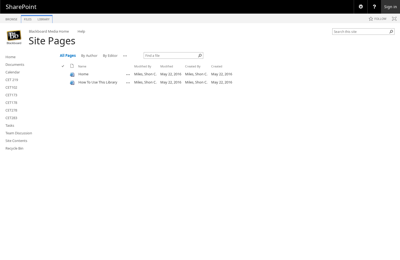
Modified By (142, 66)
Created (216, 66)
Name (82, 66)
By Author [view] (89, 55)
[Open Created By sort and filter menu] (187, 70)
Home (83, 74)
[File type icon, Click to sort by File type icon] (72, 67)
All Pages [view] (68, 55)
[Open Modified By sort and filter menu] (136, 70)
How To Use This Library (97, 82)
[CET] (14, 37)
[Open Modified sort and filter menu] (162, 70)
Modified (166, 66)
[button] (391, 32)
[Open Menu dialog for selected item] (128, 74)
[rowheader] (64, 74)
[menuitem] (360, 7)
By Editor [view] (110, 55)
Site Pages (52, 40)
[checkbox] (63, 66)
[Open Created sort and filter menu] (213, 70)
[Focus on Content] (394, 19)
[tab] (11, 18)
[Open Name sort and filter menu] (80, 70)
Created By (193, 66)
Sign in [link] (390, 6)
